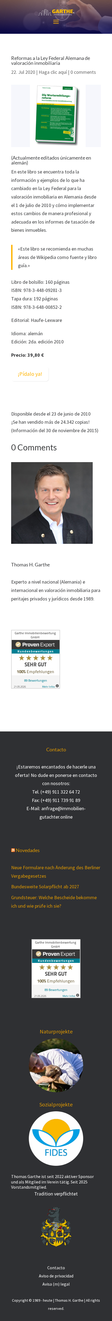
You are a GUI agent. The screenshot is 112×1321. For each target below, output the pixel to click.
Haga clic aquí (53, 72)
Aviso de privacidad (56, 1275)
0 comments (83, 72)
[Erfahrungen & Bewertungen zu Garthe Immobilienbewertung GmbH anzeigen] (35, 687)
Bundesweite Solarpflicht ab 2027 (45, 886)
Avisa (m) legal (56, 1283)
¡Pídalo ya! (30, 373)
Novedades (28, 850)
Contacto (56, 1267)
